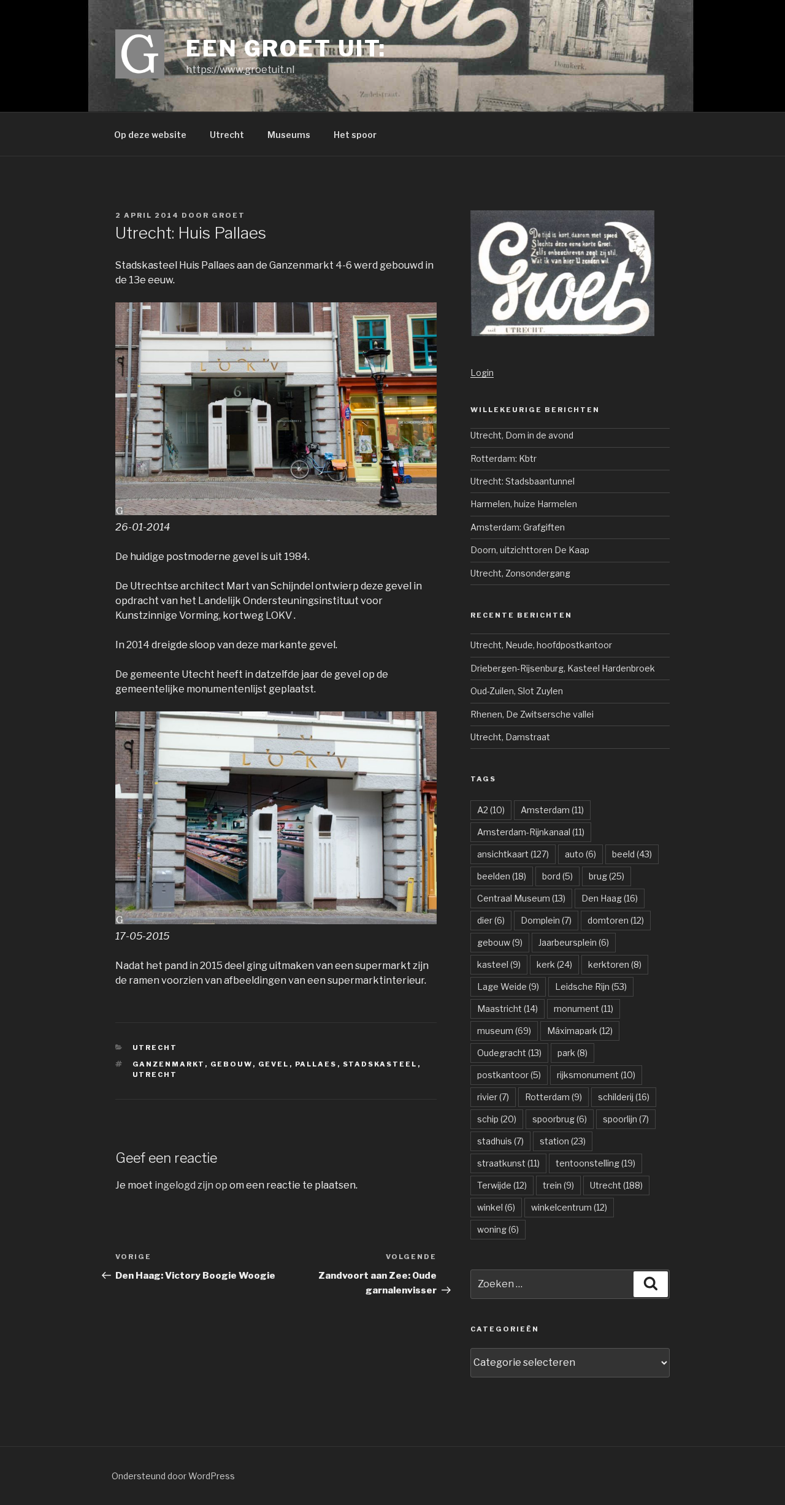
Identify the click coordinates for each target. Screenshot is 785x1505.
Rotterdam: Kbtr (503, 458)
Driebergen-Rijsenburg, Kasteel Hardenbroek (562, 668)
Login (482, 372)
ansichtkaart (513, 854)
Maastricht (507, 1008)
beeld (632, 854)
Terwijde (502, 1185)
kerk (554, 964)
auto (580, 854)
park (572, 1052)
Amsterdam (552, 810)
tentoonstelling (595, 1163)
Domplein (546, 920)
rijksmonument (596, 1075)
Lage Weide (508, 986)
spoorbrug (559, 1119)
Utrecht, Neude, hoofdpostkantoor (541, 645)
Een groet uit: (286, 48)
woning (498, 1229)
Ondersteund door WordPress (173, 1476)
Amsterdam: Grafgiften (517, 527)
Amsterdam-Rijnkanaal (530, 832)
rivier (493, 1097)
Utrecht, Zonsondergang (520, 573)
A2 (491, 810)
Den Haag (609, 898)
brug (606, 876)
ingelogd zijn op (191, 1185)
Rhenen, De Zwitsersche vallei (532, 714)
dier (491, 920)
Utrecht (227, 134)
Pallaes (316, 1064)
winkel (496, 1207)
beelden (501, 876)
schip (496, 1119)
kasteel (499, 964)
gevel (273, 1064)
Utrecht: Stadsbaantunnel (522, 481)
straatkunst (508, 1163)
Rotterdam (553, 1097)
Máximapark (580, 1030)
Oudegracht (509, 1052)
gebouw (231, 1064)
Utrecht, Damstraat (510, 737)
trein (558, 1185)
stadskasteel (380, 1064)
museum (504, 1030)
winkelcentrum (569, 1207)
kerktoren (614, 964)
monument (583, 1008)
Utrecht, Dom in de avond (521, 435)
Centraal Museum (521, 898)
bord (557, 876)
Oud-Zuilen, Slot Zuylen (516, 691)
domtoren (616, 920)
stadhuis (500, 1141)
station (563, 1141)
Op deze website (150, 134)
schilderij (623, 1097)
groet (228, 215)
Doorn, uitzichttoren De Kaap (529, 550)
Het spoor (355, 134)
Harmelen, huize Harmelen (523, 504)
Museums (288, 134)
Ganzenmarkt (168, 1064)
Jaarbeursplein (573, 942)
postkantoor (509, 1075)
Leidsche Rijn (591, 986)
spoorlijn (626, 1119)
